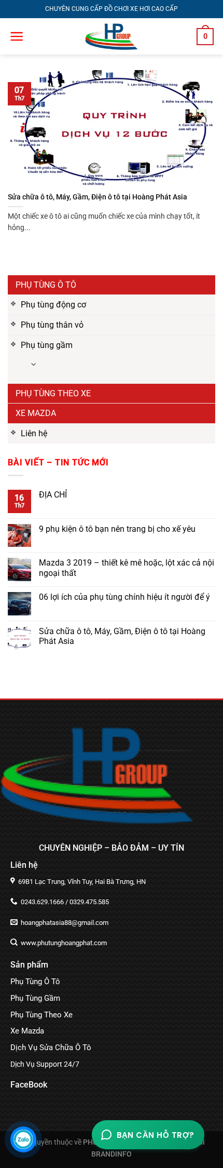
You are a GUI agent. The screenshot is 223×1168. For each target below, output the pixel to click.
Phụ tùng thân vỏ (52, 325)
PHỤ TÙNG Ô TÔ (46, 285)
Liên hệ (34, 433)
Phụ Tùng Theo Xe (41, 1014)
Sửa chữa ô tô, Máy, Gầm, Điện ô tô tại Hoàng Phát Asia (122, 636)
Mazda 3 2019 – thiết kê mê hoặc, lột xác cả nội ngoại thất (126, 568)
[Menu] (17, 36)
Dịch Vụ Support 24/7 (44, 1064)
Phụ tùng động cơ (53, 305)
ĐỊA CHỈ (53, 495)
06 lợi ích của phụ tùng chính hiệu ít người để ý (124, 597)
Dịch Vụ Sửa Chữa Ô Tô (50, 1047)
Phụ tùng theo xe (53, 393)
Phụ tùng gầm (47, 345)
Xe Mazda (36, 413)
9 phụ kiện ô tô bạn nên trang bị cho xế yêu (117, 529)
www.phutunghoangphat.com (63, 943)
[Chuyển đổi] (34, 365)
